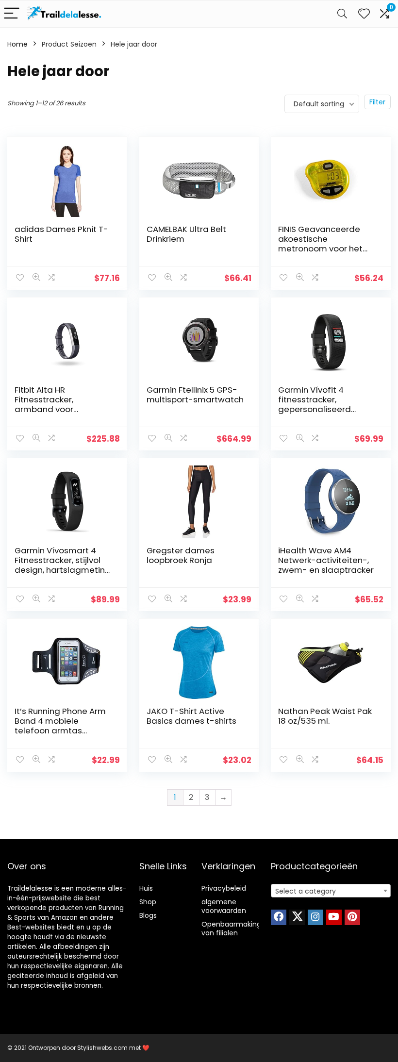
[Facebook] (278, 917)
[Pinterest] (352, 917)
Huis (146, 888)
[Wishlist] (364, 14)
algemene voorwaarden (223, 906)
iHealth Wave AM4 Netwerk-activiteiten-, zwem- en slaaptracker (326, 560)
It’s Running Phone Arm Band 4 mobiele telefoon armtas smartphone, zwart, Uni (61, 725)
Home (17, 44)
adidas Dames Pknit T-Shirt (61, 234)
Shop (147, 902)
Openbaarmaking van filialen (231, 928)
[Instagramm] (315, 917)
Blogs (148, 915)
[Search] (342, 14)
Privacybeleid (223, 888)
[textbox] (330, 891)
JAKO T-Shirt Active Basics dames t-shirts (191, 716)
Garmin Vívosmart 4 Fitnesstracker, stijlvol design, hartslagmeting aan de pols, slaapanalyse (63, 570)
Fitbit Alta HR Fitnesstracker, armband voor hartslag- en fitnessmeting (44, 409)
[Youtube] (334, 917)
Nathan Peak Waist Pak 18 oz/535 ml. (325, 716)
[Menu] (11, 14)
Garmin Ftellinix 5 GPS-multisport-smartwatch (195, 394)
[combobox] (331, 890)
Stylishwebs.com (103, 1048)
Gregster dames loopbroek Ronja (181, 555)
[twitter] (297, 917)
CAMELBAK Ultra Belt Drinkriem (186, 234)
